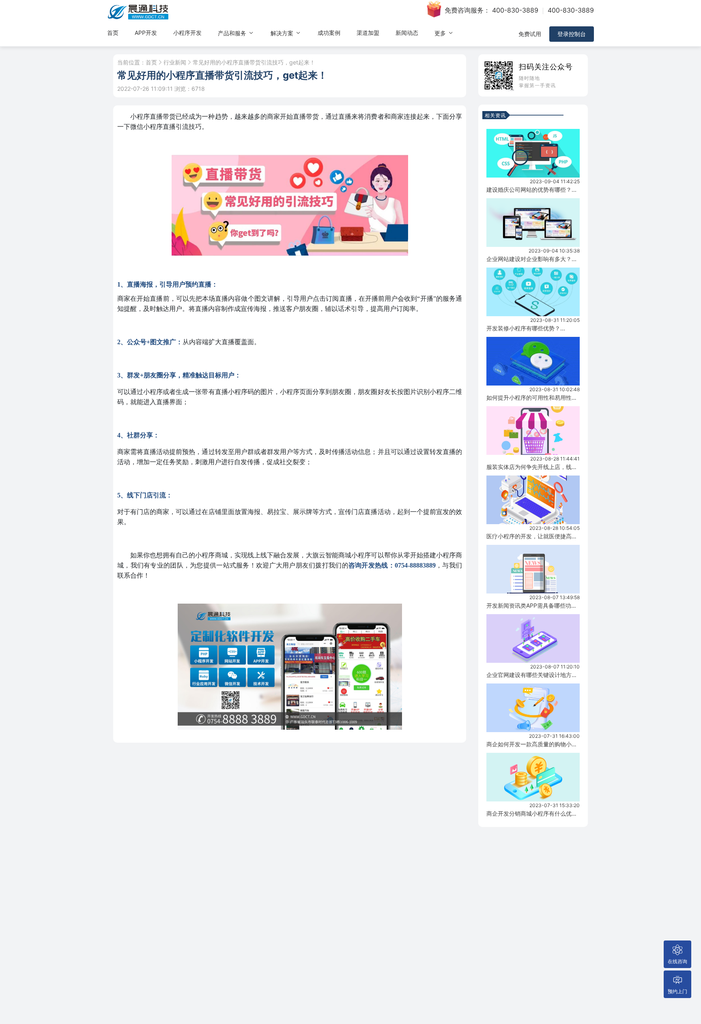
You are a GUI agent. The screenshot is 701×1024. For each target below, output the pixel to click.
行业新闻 (174, 62)
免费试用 (529, 33)
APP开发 (146, 32)
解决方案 (283, 33)
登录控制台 (571, 33)
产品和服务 (233, 33)
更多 (440, 33)
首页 (112, 32)
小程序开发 (187, 32)
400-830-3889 (515, 10)
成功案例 (329, 32)
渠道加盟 (368, 32)
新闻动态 (407, 32)
